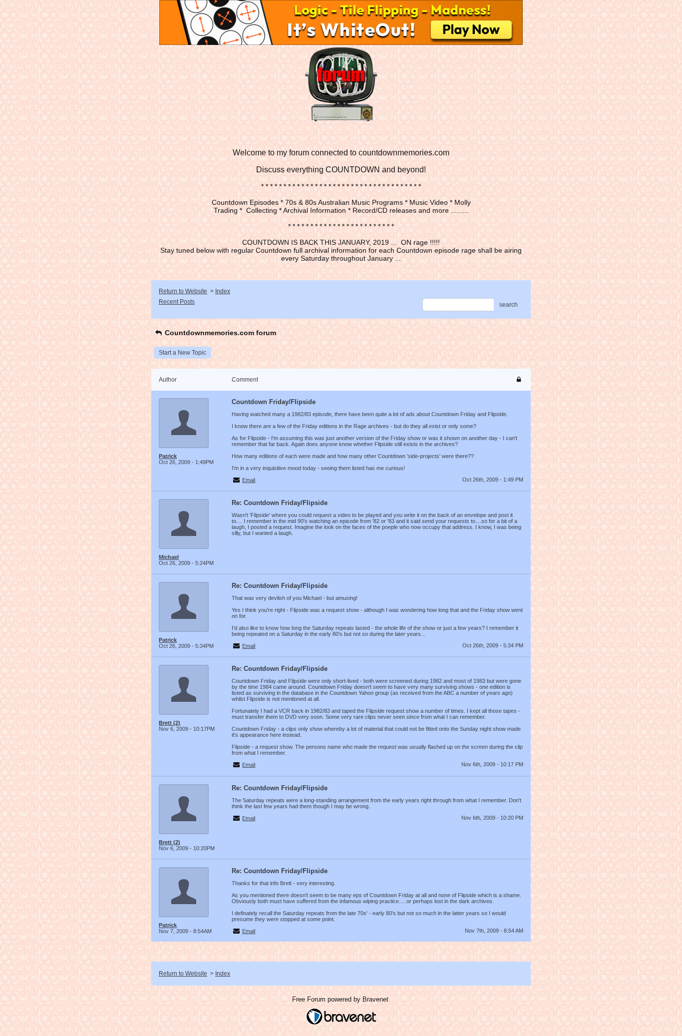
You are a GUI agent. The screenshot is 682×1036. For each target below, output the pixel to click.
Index (222, 291)
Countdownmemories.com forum (219, 333)
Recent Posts (177, 301)
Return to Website (183, 291)
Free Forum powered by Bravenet (341, 999)
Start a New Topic (182, 352)
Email (248, 480)
